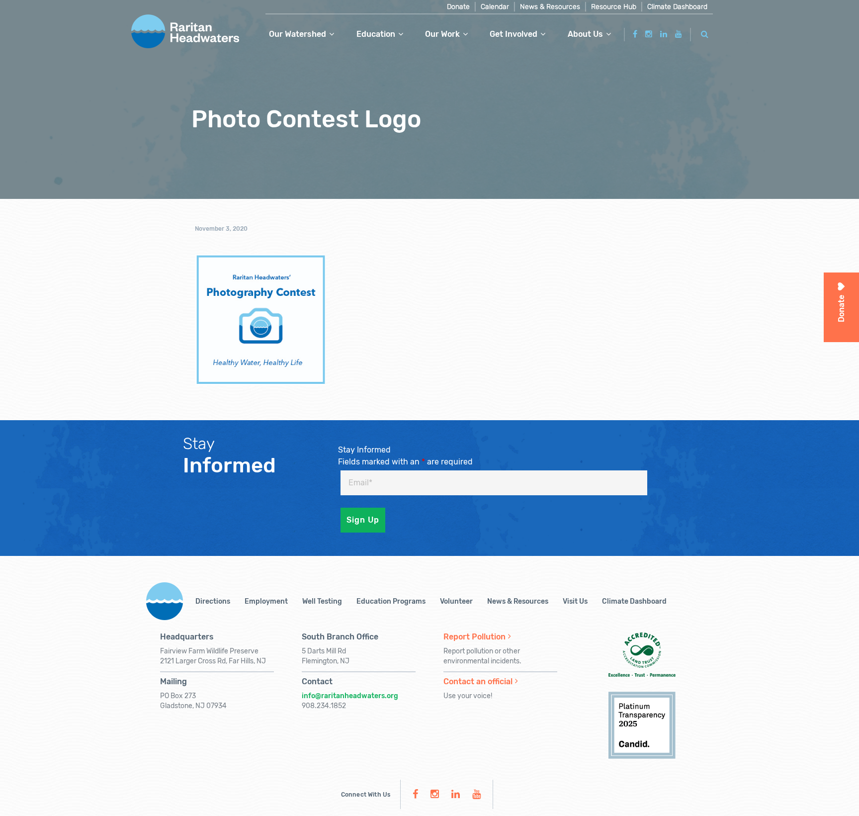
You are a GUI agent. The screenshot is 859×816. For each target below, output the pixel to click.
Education (375, 34)
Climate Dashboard (677, 6)
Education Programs (391, 601)
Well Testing (322, 601)
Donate (458, 6)
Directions (212, 601)
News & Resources (550, 6)
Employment (266, 601)
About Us (585, 34)
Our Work (442, 34)
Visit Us (575, 601)
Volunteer (456, 601)
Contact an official (478, 681)
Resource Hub (613, 6)
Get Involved (513, 34)
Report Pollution (474, 636)
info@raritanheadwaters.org (350, 696)
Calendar (495, 6)
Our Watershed (297, 34)
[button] (705, 32)
